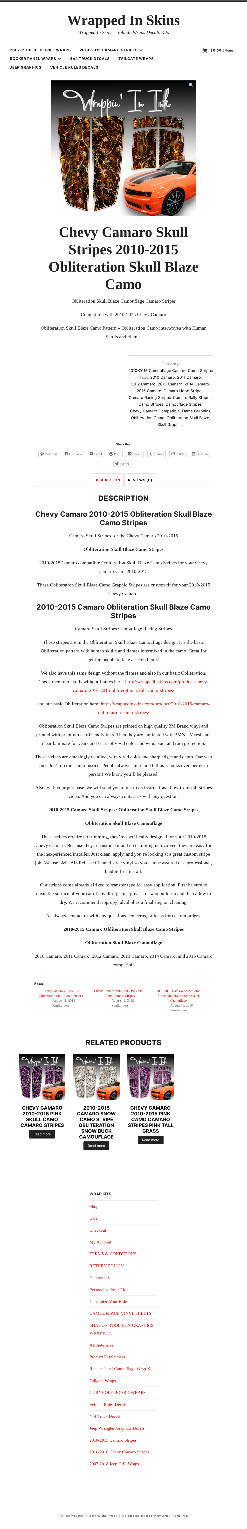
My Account (100, 1242)
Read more (42, 1134)
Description (107, 480)
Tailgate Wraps (136, 58)
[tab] (107, 480)
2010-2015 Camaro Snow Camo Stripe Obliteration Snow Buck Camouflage (178, 995)
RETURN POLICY (106, 1265)
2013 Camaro (170, 384)
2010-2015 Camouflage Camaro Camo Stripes (170, 370)
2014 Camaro (197, 384)
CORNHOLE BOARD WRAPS (117, 1392)
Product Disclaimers (107, 1356)
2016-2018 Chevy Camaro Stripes (119, 1452)
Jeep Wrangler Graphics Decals (116, 1428)
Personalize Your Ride (108, 1289)
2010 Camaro (162, 377)
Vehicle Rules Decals (74, 67)
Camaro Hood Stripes (183, 390)
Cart (93, 1218)
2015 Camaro (149, 390)
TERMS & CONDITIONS (112, 1253)
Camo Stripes (150, 404)
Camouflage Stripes (183, 404)
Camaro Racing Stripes (150, 397)
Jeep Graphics (25, 67)
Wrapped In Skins (123, 20)
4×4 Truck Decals (90, 58)
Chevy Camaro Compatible (155, 411)
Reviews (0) (140, 480)
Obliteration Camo (148, 417)
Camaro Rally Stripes (192, 397)
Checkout (97, 1230)
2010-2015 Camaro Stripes (109, 50)
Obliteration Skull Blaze (188, 417)
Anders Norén (175, 1516)
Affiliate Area (101, 1345)
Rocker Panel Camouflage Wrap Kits (121, 1368)
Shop (93, 1206)
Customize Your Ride (108, 1301)
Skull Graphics (171, 424)
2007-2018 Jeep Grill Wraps (40, 50)
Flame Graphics (196, 411)
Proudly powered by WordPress (87, 1516)
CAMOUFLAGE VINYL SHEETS (120, 1313)
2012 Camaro (143, 384)
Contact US (99, 1277)
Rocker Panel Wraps (33, 58)
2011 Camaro (189, 377)
